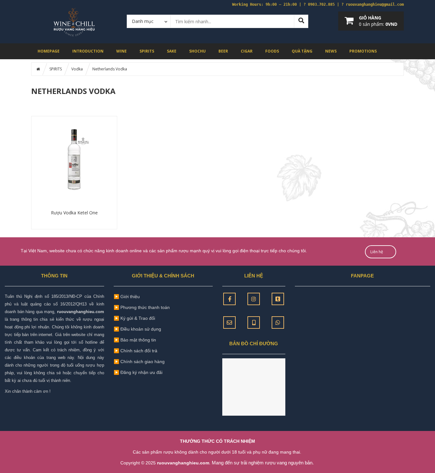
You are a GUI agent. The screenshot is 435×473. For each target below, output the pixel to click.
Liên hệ (376, 251)
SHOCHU (197, 51)
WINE (121, 51)
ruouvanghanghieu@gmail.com (375, 4)
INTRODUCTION (87, 51)
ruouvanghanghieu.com (80, 311)
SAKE (171, 51)
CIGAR (247, 51)
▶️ (135, 340)
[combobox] (148, 21)
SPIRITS (146, 51)
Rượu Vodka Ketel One (74, 213)
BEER (223, 51)
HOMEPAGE (49, 51)
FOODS (272, 51)
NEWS (331, 51)
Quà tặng (302, 51)
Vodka (77, 69)
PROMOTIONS (363, 51)
